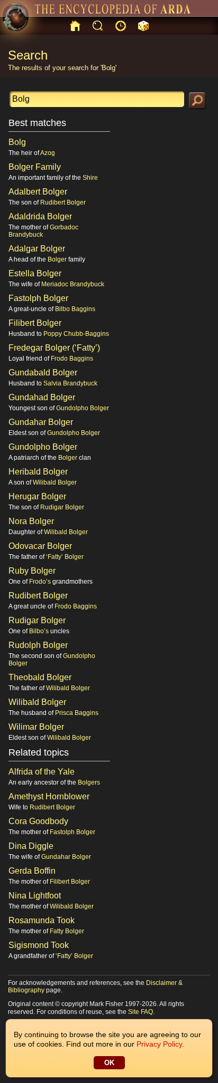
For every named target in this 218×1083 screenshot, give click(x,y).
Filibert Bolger (34, 322)
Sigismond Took (38, 945)
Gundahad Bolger (41, 397)
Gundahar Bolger (40, 422)
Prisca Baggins (76, 713)
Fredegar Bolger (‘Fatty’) (54, 347)
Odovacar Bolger (40, 546)
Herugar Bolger (37, 496)
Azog (47, 153)
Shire (90, 177)
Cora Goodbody (38, 821)
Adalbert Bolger (37, 191)
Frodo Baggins (72, 358)
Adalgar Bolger (36, 248)
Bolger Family (34, 166)
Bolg (17, 142)
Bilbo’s (39, 631)
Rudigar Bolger (62, 507)
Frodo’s (40, 581)
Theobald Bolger (39, 677)
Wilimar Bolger (36, 726)
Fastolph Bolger (38, 298)
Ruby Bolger (32, 570)
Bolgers (89, 782)
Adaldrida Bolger (40, 216)
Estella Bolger (34, 273)
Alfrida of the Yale (41, 771)
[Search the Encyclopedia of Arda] (197, 100)
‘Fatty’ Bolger (65, 556)
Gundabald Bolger (42, 372)
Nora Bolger (31, 521)
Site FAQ (140, 1012)
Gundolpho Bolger (82, 408)
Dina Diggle (30, 846)
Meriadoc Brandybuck (72, 284)
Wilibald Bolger (55, 482)
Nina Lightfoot (34, 895)
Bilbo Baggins (75, 309)
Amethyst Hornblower (48, 796)
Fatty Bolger (67, 931)
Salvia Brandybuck (70, 383)
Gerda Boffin (32, 870)
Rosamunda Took (41, 920)
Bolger (57, 259)
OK (109, 1063)
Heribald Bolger (38, 471)
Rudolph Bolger (38, 645)
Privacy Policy (159, 1044)
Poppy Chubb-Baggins (76, 333)
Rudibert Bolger (63, 202)
